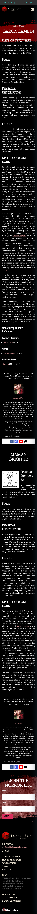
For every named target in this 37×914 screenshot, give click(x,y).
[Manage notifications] (4, 909)
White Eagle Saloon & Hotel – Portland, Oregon (16, 878)
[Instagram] (16, 441)
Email (4, 803)
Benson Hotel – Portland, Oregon (12, 881)
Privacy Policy (9, 894)
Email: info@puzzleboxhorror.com (16, 847)
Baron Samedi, (23, 626)
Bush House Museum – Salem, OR (12, 883)
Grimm (6, 364)
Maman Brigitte (19, 236)
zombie (5, 270)
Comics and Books (12, 856)
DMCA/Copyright (11, 901)
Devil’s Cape (8, 342)
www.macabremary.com (12, 436)
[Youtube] (21, 441)
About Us (6, 869)
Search (8, 2)
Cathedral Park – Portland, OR (12, 889)
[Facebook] (12, 441)
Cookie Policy (9, 897)
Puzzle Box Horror (12, 910)
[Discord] (25, 441)
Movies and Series (11, 860)
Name (4, 791)
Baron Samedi (18, 31)
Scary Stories (9, 863)
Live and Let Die (9, 353)
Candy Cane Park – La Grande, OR (13, 886)
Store (5, 866)
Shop (27, 2)
